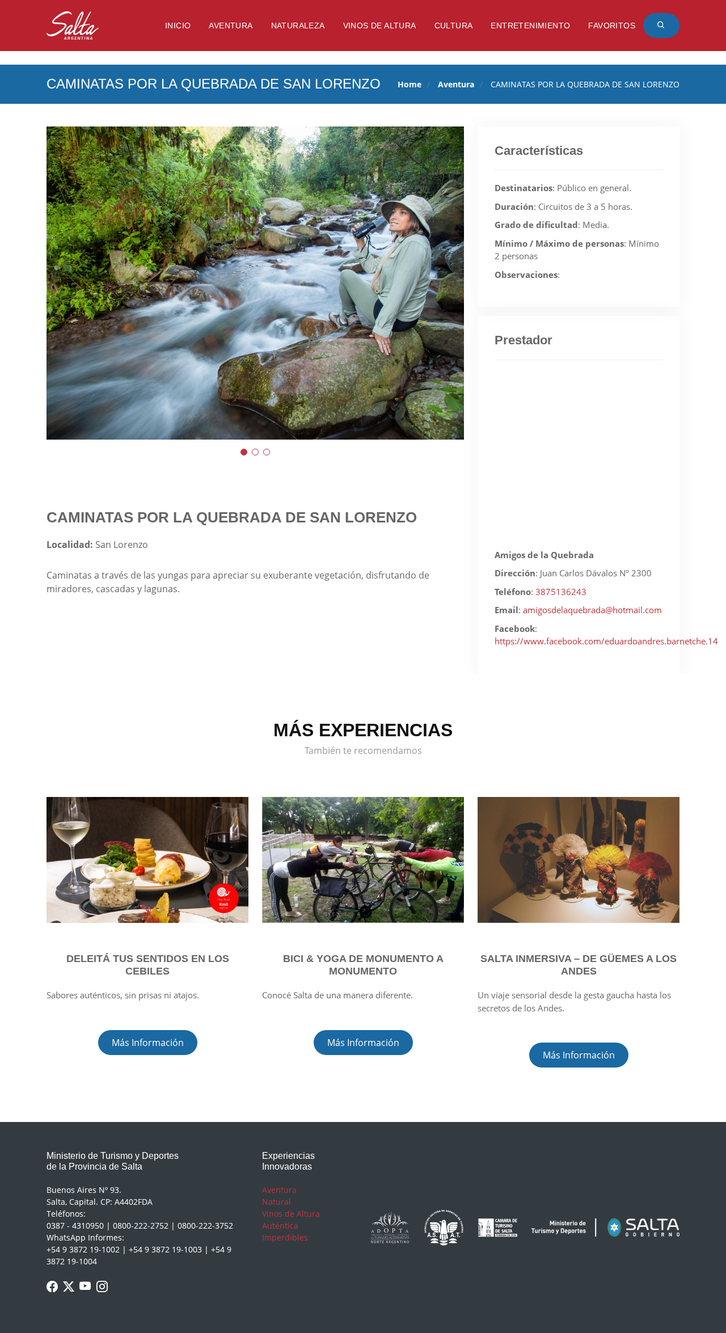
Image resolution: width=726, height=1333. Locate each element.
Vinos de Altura (379, 25)
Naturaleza (298, 25)
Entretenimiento (530, 25)
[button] (243, 452)
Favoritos (611, 25)
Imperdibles (285, 1237)
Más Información (148, 1042)
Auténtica (280, 1225)
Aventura (230, 25)
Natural (276, 1201)
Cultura (453, 25)
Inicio (178, 25)
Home (409, 84)
